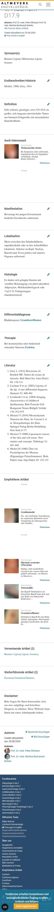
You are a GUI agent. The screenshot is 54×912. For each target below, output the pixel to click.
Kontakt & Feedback (11, 860)
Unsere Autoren (9, 854)
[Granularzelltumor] (11, 616)
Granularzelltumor (30, 320)
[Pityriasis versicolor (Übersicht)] (11, 566)
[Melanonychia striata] (11, 151)
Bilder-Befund (8, 821)
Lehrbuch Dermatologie (12, 824)
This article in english (15, 35)
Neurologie (7, 804)
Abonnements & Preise (12, 851)
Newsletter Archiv (10, 857)
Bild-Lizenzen (8, 863)
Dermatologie (8, 786)
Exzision (29, 347)
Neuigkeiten (7, 845)
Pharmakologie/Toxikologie (14, 807)
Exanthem (6, 880)
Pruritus (5, 883)
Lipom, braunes (30, 654)
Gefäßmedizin (8, 792)
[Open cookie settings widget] (4, 907)
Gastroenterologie (10, 789)
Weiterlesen (45, 162)
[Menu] (48, 5)
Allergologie (7, 783)
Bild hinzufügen (41, 736)
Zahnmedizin (8, 813)
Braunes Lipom (12, 654)
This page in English (13, 827)
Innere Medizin (8, 795)
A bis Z (16, 783)
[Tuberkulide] (11, 591)
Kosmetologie (8, 798)
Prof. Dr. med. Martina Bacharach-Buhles (24, 758)
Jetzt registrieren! (26, 906)
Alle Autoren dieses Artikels (16, 28)
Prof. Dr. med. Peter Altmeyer (25, 750)
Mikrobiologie (8, 801)
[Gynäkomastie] (11, 515)
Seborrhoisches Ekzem (12, 886)
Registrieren (7, 848)
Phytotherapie (8, 810)
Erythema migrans (10, 877)
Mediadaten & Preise (11, 866)
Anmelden (18, 848)
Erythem (6, 874)
